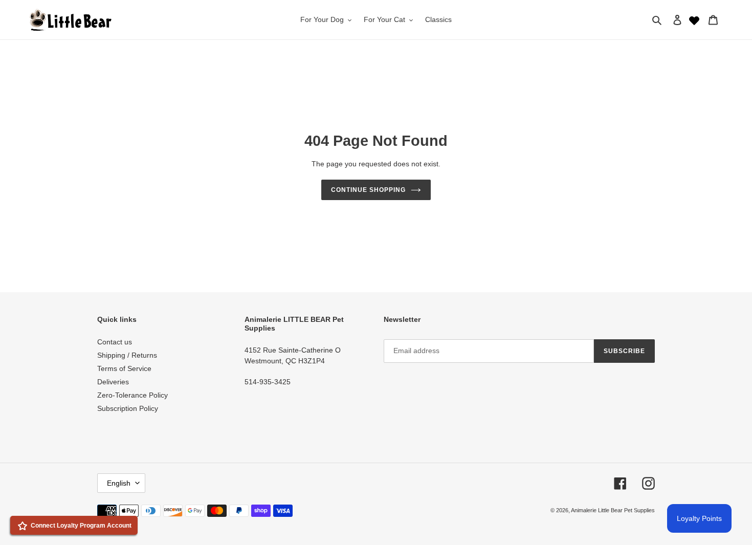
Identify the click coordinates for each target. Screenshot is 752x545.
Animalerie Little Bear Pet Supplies (613, 510)
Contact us (114, 342)
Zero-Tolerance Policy (132, 395)
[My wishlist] (694, 19)
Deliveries (113, 382)
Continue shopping (368, 189)
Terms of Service (124, 368)
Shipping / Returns (127, 355)
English (118, 483)
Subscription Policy (127, 408)
